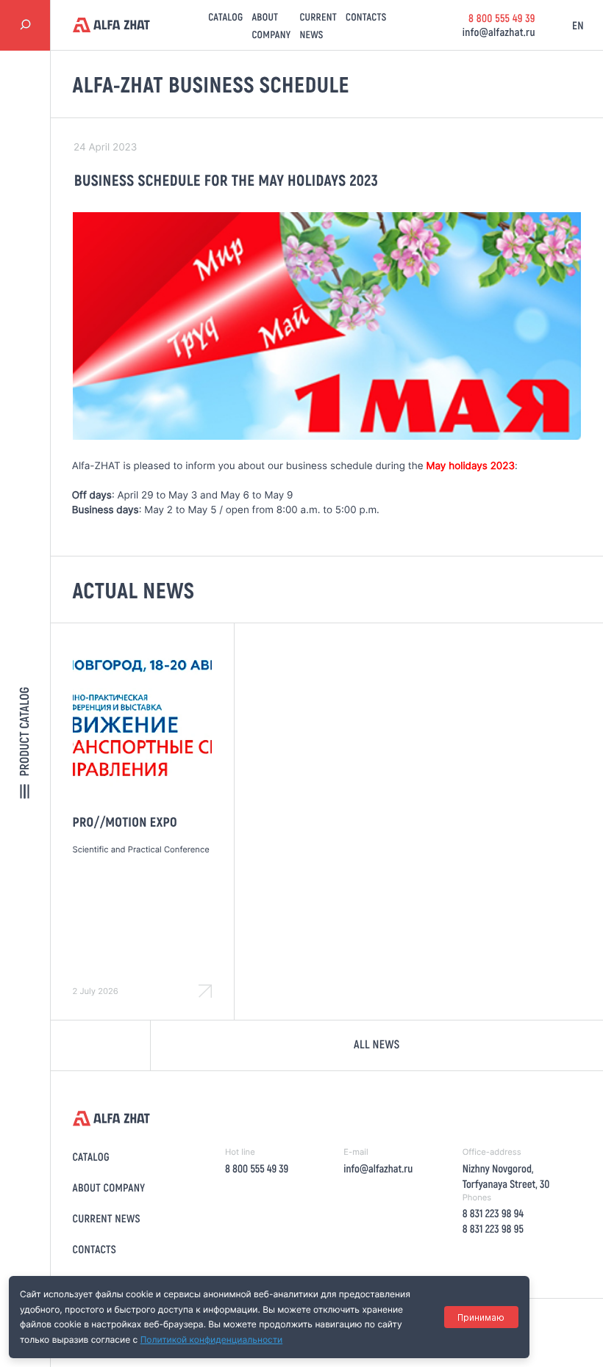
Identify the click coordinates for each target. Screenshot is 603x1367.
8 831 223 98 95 (493, 1228)
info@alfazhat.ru (499, 31)
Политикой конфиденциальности (211, 1339)
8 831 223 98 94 (493, 1212)
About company (109, 1187)
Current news (106, 1218)
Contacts (366, 16)
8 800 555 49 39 (501, 17)
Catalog (225, 16)
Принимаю (480, 1317)
